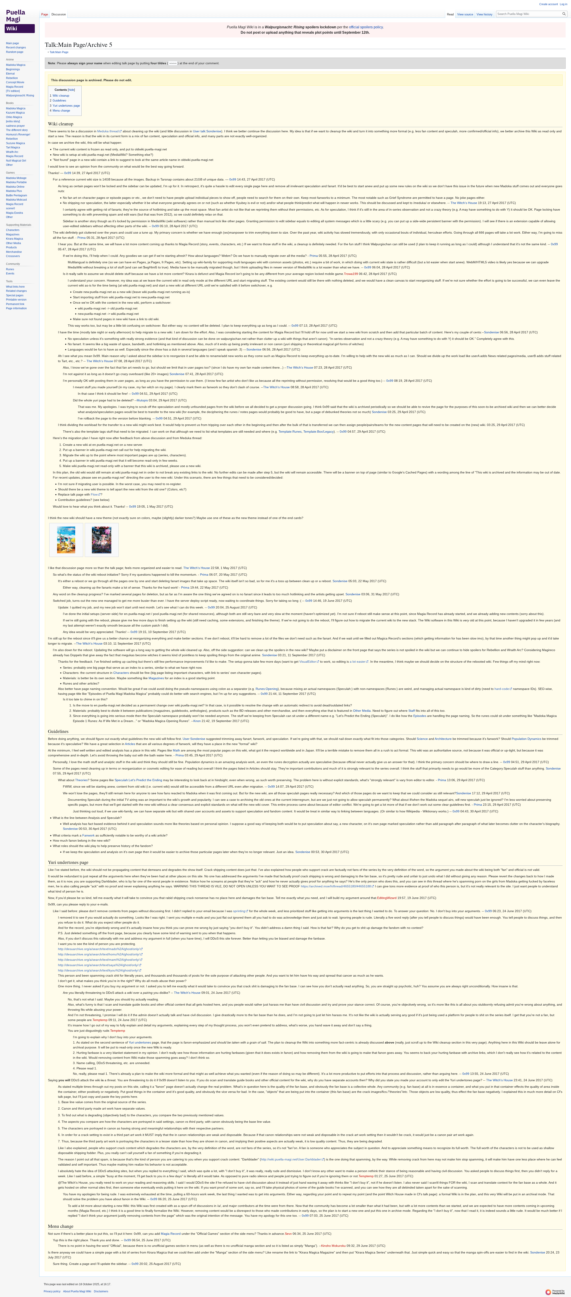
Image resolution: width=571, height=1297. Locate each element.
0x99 (67, 173)
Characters (121, 672)
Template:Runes (290, 431)
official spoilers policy (366, 27)
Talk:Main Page (59, 52)
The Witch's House (464, 203)
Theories (81, 780)
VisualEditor (307, 661)
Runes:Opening (267, 689)
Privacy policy (52, 1291)
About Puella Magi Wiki (77, 1291)
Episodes (419, 716)
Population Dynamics (526, 739)
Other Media (362, 710)
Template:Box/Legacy (318, 431)
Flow (94, 494)
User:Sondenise (194, 739)
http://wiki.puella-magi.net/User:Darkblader (291, 1159)
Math (176, 750)
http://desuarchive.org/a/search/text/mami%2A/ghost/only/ (98, 959)
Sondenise (491, 332)
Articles (130, 744)
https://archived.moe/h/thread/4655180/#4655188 (336, 886)
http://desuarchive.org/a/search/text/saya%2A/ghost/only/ (98, 965)
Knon (197, 721)
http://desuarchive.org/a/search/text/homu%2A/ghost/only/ (99, 954)
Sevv (288, 1233)
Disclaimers (101, 1291)
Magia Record (171, 1233)
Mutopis (142, 400)
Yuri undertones (140, 1042)
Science (422, 739)
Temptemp (100, 1020)
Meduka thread (108, 131)
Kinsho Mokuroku (333, 1245)
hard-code (501, 689)
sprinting (239, 911)
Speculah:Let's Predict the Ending (138, 780)
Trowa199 (351, 274)
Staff (411, 710)
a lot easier (357, 661)
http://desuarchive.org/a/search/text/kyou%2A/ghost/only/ (98, 970)
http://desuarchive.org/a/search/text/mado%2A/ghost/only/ (99, 949)
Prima (81, 237)
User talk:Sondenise (207, 131)
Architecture (443, 739)
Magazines (156, 678)
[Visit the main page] (19, 18)
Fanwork (88, 835)
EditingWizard (387, 898)
